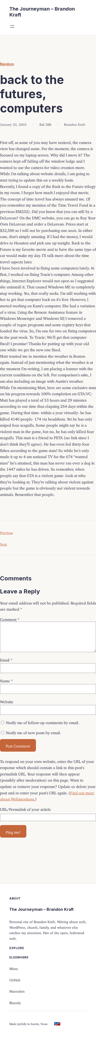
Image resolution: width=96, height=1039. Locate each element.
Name (6, 679)
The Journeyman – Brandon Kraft (41, 909)
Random (7, 64)
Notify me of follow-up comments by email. (42, 721)
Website (6, 700)
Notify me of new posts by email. (33, 731)
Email (6, 659)
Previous (6, 532)
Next (3, 543)
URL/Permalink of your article (25, 808)
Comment (9, 618)
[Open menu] (12, 26)
